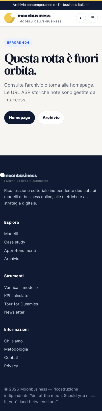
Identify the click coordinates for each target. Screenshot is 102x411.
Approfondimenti (20, 250)
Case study (14, 242)
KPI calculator (17, 295)
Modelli (11, 233)
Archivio (51, 117)
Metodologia (16, 349)
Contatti (12, 357)
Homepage (19, 117)
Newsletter (14, 312)
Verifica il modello (21, 287)
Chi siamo (13, 340)
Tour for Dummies (21, 303)
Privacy (11, 365)
